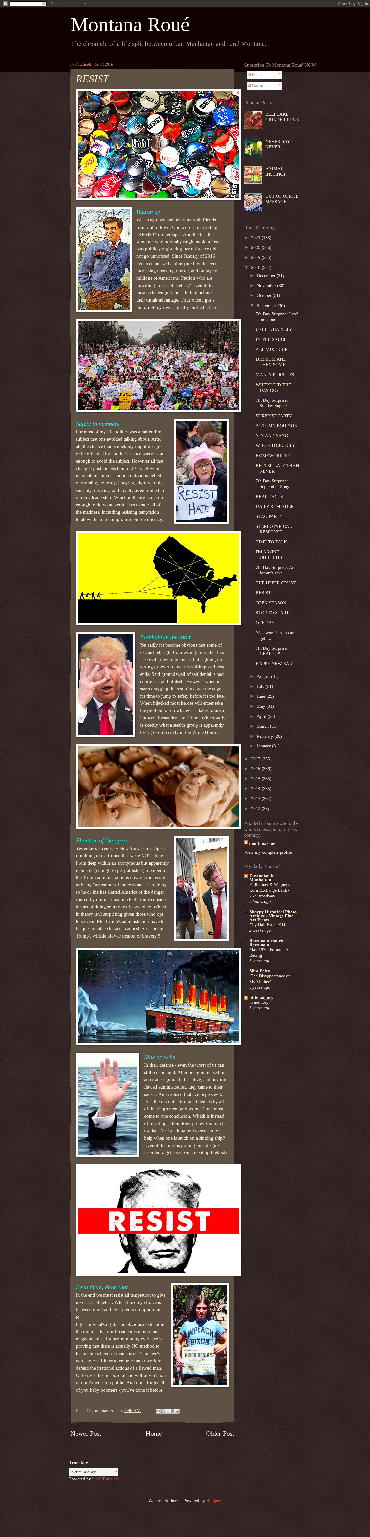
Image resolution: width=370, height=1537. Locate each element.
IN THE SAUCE (271, 339)
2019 (256, 257)
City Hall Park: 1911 (267, 924)
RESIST (263, 592)
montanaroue (262, 843)
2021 (256, 237)
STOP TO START (272, 612)
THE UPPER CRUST (276, 582)
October (265, 295)
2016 (256, 768)
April (262, 716)
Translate (110, 1478)
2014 (256, 788)
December (267, 275)
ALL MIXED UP (271, 349)
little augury (261, 997)
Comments (261, 85)
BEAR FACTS (269, 496)
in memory (259, 1002)
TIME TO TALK (271, 541)
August (264, 676)
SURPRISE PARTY (274, 415)
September (267, 305)
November (267, 285)
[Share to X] (167, 1411)
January (264, 745)
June (261, 696)
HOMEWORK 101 (273, 455)
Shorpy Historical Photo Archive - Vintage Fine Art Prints (273, 915)
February (265, 736)
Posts (256, 74)
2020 (256, 247)
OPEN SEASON (271, 602)
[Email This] (158, 1411)
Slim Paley (259, 970)
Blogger (213, 1500)
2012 (256, 808)
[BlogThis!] (162, 1411)
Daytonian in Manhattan (262, 877)
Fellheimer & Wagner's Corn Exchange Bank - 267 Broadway (269, 890)
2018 (256, 267)
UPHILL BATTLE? (274, 329)
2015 (256, 778)
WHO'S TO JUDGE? (275, 445)
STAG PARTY (269, 516)
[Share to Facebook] (172, 1411)
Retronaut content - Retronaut (268, 942)
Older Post (220, 1433)
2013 (256, 798)
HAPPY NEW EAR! (275, 663)
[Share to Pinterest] (177, 1411)
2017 (256, 758)
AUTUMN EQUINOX (277, 425)
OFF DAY (265, 622)
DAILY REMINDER (275, 506)
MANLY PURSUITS (275, 374)
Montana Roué (130, 24)
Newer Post (85, 1433)
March (263, 726)
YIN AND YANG (272, 435)
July (261, 686)
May (261, 706)
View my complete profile (268, 852)
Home (154, 1433)
